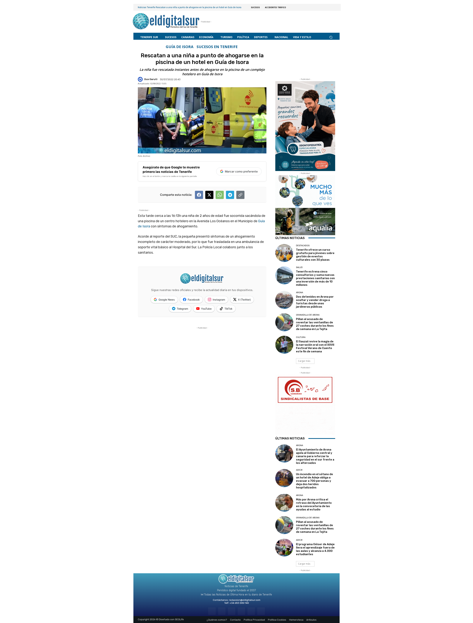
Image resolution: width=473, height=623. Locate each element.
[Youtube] (261, 611)
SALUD (299, 267)
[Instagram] (221, 611)
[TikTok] (241, 611)
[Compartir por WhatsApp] (220, 195)
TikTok (228, 308)
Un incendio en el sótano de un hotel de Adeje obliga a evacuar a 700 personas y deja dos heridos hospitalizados (314, 481)
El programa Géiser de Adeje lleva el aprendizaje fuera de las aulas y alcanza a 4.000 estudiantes (315, 549)
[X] (251, 611)
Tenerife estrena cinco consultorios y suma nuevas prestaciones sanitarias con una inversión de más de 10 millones (315, 278)
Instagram (219, 299)
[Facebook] (211, 611)
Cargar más (304, 361)
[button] (330, 37)
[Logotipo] (166, 22)
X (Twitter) (244, 299)
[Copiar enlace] (240, 195)
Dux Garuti (150, 79)
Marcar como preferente (241, 171)
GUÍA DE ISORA (179, 46)
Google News (167, 299)
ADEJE (299, 470)
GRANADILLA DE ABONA (307, 315)
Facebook (194, 299)
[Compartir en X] (209, 195)
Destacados (302, 246)
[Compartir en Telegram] (230, 195)
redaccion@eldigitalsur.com (244, 600)
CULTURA (300, 337)
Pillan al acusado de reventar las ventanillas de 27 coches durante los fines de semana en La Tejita (315, 324)
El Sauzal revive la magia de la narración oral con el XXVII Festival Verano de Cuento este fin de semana (315, 346)
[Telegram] (231, 611)
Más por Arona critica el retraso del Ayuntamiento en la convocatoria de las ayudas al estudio (314, 504)
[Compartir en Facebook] (199, 195)
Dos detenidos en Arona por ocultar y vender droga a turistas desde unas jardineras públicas (315, 301)
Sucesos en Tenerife (217, 46)
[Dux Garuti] (141, 79)
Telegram (182, 308)
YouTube (206, 308)
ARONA (299, 293)
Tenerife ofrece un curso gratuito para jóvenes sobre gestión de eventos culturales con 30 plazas (315, 254)
